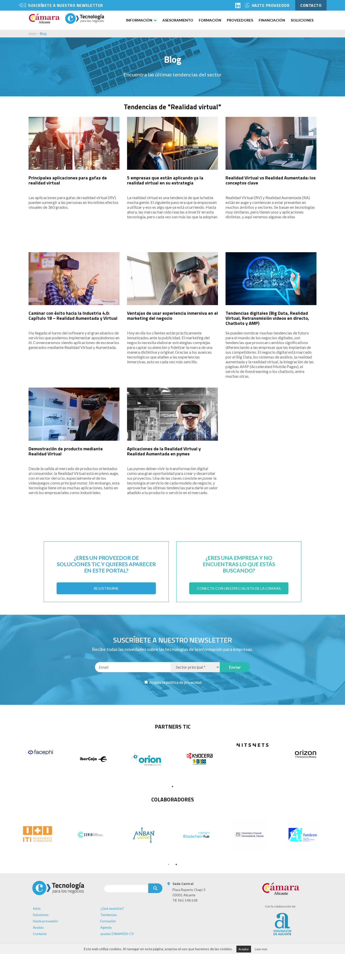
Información (139, 20)
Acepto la (175, 682)
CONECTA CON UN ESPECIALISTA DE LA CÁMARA (239, 588)
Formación (210, 20)
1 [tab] (172, 786)
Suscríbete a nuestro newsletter (65, 5)
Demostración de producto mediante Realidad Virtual (66, 451)
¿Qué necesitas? (112, 908)
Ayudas (38, 927)
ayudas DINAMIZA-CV (117, 934)
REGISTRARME (106, 588)
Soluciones (302, 20)
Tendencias (108, 915)
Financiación (272, 20)
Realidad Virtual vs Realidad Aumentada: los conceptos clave (271, 180)
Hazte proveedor (45, 921)
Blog (43, 34)
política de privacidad (184, 682)
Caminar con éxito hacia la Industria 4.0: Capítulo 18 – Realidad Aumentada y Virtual (73, 316)
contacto (311, 5)
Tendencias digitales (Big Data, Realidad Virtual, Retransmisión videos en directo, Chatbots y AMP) (267, 318)
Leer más (261, 949)
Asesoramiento (177, 20)
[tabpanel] (40, 752)
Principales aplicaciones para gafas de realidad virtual (68, 180)
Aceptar (243, 949)
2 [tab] (176, 864)
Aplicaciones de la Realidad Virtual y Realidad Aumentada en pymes (164, 451)
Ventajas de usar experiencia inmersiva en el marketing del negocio (172, 316)
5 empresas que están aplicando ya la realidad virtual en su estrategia (165, 180)
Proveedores (240, 20)
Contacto (40, 934)
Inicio (32, 34)
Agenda (106, 927)
